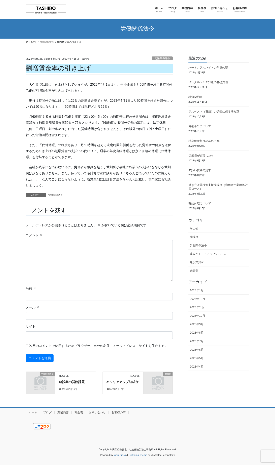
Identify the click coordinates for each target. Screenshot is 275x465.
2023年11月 (197, 307)
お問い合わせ (97, 412)
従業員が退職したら (201, 155)
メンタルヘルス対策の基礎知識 (208, 82)
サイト (30, 326)
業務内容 (63, 412)
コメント (34, 235)
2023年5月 (197, 358)
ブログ (47, 412)
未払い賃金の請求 (199, 170)
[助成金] (158, 380)
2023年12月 (197, 298)
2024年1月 (197, 290)
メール (32, 307)
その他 (194, 228)
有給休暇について (199, 203)
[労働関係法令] (40, 380)
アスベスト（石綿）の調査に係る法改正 (213, 111)
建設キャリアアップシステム (208, 253)
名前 (31, 288)
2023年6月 (197, 349)
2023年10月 (197, 315)
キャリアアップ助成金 (122, 382)
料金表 (78, 412)
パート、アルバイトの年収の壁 (208, 67)
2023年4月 (197, 366)
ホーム (33, 412)
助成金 (194, 237)
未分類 (194, 270)
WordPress (120, 455)
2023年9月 (197, 324)
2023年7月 (197, 341)
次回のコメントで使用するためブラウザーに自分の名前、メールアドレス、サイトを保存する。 (98, 345)
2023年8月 (197, 332)
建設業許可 (197, 262)
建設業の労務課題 (72, 382)
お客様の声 (119, 412)
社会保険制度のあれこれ (203, 140)
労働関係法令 (162, 58)
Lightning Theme (138, 455)
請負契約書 (195, 96)
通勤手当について (199, 126)
